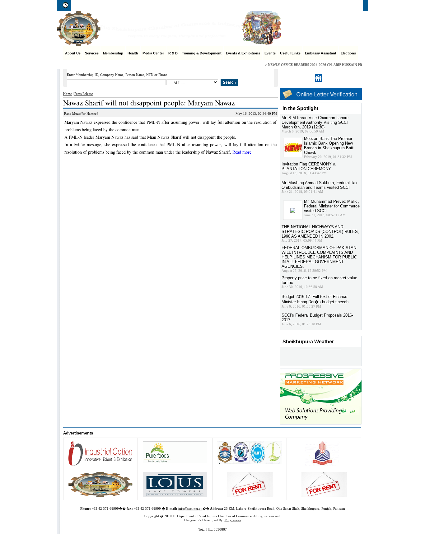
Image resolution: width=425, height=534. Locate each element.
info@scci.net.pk (190, 508)
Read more (241, 152)
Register (332, 78)
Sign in (348, 78)
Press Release (83, 93)
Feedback (329, 5)
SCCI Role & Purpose (295, 5)
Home (264, 5)
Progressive (233, 520)
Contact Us (353, 5)
